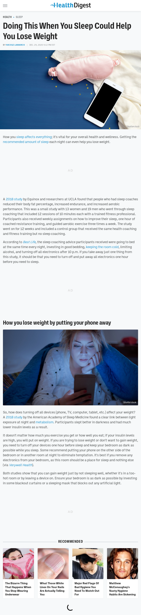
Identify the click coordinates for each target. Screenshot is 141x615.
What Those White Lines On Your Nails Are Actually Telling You (52, 588)
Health (7, 17)
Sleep (19, 17)
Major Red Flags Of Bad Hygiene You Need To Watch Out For (87, 588)
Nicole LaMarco (15, 45)
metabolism (44, 422)
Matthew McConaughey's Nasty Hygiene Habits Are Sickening (122, 588)
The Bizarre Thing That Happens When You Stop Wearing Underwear (18, 588)
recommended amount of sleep (26, 142)
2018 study (14, 199)
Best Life (29, 242)
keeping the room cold (102, 247)
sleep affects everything (34, 137)
